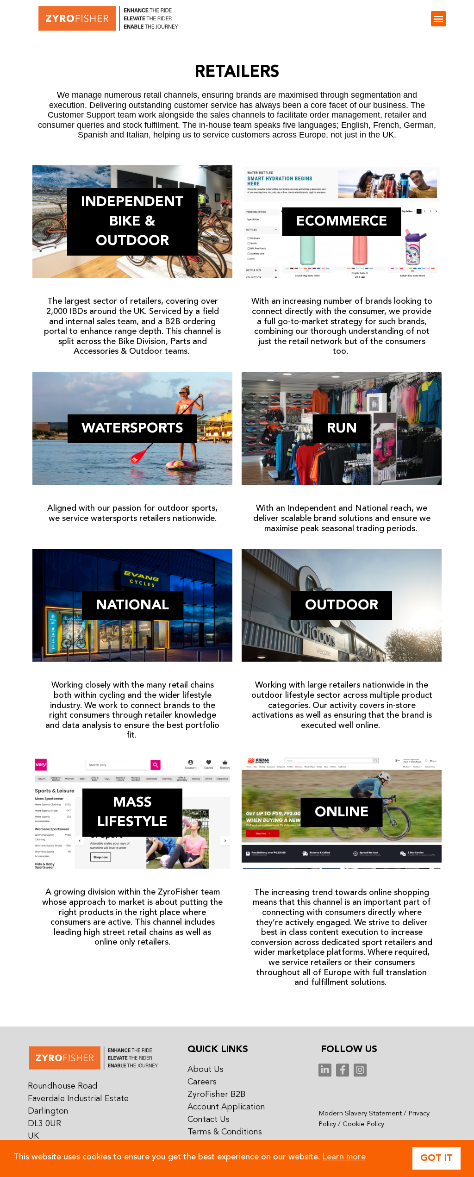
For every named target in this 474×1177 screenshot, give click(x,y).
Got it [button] (436, 1158)
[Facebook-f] (342, 1070)
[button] (438, 18)
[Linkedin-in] (324, 1070)
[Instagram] (360, 1070)
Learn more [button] (344, 1157)
